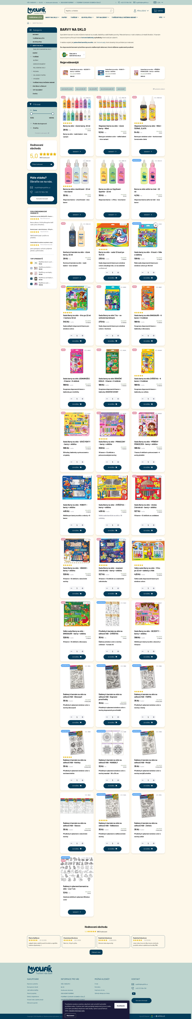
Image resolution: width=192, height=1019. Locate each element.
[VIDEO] (77, 109)
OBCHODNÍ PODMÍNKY (67, 2)
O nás (96, 984)
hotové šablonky (88, 37)
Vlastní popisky (31, 993)
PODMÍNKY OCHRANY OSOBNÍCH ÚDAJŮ (89, 2)
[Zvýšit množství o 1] (118, 273)
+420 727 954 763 (41, 192)
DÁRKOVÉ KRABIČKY (39, 64)
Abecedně (121, 89)
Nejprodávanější (107, 89)
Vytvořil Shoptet (144, 1016)
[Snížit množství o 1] (107, 273)
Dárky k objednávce (33, 996)
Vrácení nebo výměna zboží (35, 999)
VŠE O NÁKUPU (31, 2)
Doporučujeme (67, 89)
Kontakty (97, 987)
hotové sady (101, 42)
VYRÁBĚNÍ (36, 79)
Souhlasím (121, 1006)
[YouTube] (134, 993)
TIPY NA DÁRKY (37, 90)
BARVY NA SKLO (38, 45)
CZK (159, 2)
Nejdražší (93, 89)
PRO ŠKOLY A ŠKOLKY (39, 86)
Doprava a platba (32, 984)
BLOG (41, 2)
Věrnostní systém (32, 1003)
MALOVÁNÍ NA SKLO (39, 68)
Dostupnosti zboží (32, 987)
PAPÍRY (35, 53)
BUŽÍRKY (35, 60)
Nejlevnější (80, 89)
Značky (35, 93)
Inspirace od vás (100, 990)
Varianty (76, 151)
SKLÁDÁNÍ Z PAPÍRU (39, 75)
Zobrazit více (96, 952)
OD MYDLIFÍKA (37, 42)
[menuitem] (35, 17)
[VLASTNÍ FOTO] (148, 173)
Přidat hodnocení (37, 164)
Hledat (111, 10)
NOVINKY (36, 34)
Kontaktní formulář (42, 199)
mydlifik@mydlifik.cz (42, 187)
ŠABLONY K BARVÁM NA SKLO (42, 49)
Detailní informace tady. (77, 1011)
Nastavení (70, 1015)
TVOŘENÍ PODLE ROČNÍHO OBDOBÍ (43, 82)
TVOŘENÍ (35, 56)
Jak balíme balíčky (32, 990)
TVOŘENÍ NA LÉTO (38, 38)
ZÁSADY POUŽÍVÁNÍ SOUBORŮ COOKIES (73, 1000)
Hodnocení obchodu (52, 2)
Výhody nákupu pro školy (102, 993)
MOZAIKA (36, 71)
